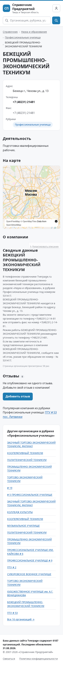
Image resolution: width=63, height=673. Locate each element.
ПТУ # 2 (11, 567)
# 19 (9, 488)
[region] (31, 197)
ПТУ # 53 (12, 612)
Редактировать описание (44, 246)
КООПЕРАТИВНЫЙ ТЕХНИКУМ (25, 453)
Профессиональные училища (23, 37)
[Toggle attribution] (56, 221)
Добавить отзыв (18, 396)
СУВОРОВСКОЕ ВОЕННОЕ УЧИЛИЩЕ (29, 574)
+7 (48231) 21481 (24, 102)
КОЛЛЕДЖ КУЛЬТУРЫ (20, 512)
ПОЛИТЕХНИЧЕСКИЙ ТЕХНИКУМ (27, 460)
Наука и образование (34, 31)
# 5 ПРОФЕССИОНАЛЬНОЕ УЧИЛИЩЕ (29, 494)
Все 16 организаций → (20, 619)
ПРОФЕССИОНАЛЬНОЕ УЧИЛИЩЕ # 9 (29, 560)
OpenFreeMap (13, 221)
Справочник (10, 31)
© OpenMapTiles (28, 221)
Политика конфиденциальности (38, 658)
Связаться (9, 658)
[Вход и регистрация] (56, 8)
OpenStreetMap (13, 224)
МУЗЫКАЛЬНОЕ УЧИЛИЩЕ (23, 525)
